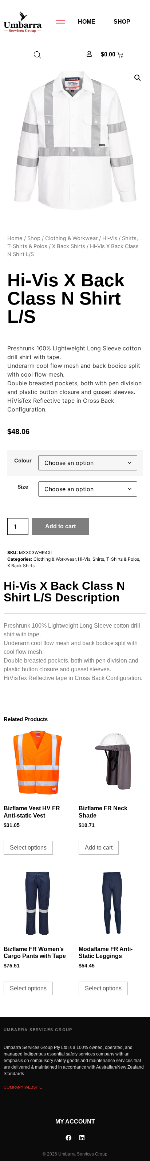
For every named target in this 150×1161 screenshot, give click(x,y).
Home (86, 22)
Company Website (23, 1087)
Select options (28, 847)
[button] (137, 77)
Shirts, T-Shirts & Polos (115, 559)
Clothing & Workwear (71, 238)
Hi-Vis (109, 238)
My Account (75, 1121)
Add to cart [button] (98, 847)
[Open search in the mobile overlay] (37, 54)
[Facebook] (68, 1138)
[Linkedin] (82, 1138)
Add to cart (60, 526)
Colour (23, 460)
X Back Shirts (68, 246)
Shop (122, 22)
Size (22, 486)
